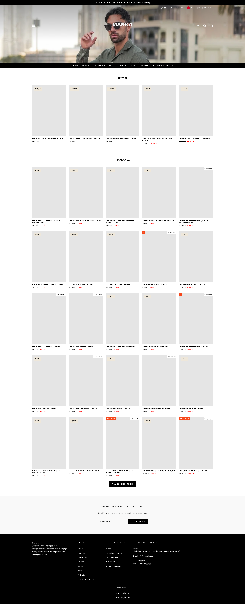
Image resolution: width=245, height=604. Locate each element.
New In (75, 65)
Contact (108, 549)
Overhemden (99, 65)
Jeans (133, 65)
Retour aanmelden (112, 557)
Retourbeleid (110, 562)
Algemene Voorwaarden (114, 566)
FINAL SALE (144, 65)
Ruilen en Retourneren (162, 65)
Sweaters (86, 65)
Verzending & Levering (114, 553)
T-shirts (123, 65)
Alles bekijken (122, 484)
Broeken (112, 65)
